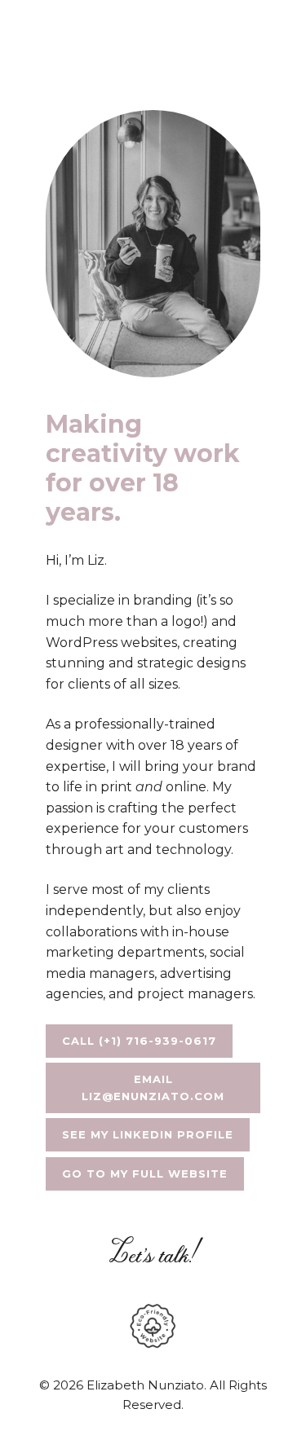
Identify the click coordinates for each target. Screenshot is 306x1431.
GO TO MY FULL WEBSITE (145, 1173)
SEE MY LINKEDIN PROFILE (147, 1134)
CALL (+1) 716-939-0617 (139, 1040)
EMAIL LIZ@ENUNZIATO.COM (153, 1087)
